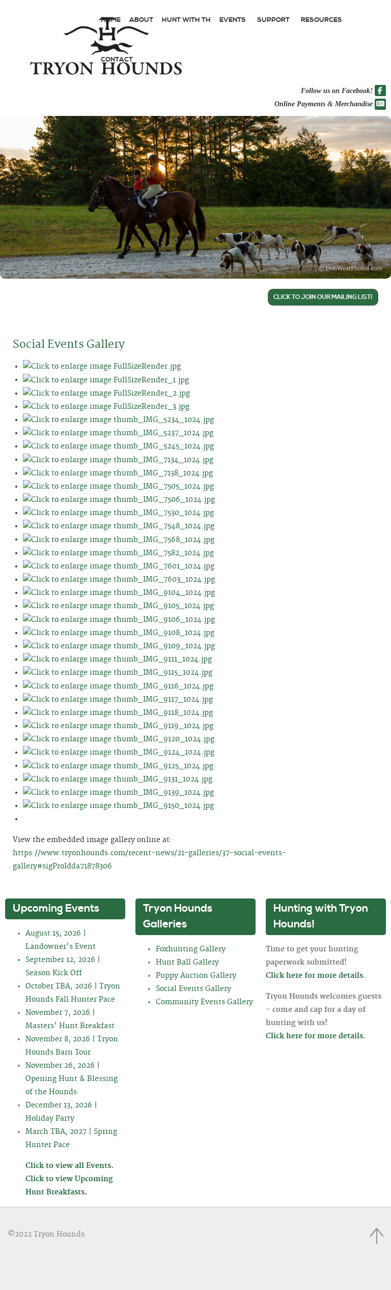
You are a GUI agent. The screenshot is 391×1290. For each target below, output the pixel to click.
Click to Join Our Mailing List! (323, 297)
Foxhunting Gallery (191, 949)
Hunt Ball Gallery (187, 962)
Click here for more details (314, 975)
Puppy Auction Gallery (196, 975)
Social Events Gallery (69, 344)
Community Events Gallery (204, 1002)
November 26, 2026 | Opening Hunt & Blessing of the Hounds (71, 1079)
